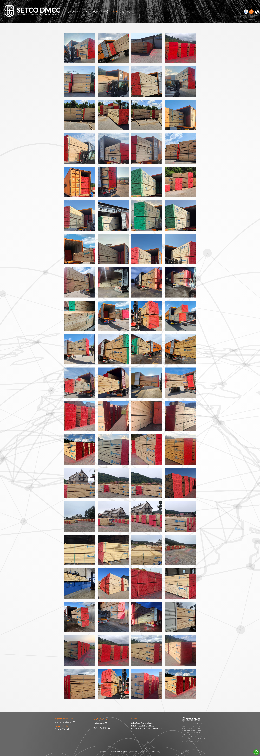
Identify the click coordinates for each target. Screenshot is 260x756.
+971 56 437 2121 (100, 728)
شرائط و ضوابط (156, 751)
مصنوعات (95, 11)
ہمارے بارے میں (73, 11)
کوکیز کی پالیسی (133, 751)
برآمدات (106, 11)
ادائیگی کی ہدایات (64, 722)
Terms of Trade (61, 729)
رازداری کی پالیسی (145, 751)
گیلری (115, 11)
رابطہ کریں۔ (125, 11)
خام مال (86, 11)
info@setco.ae (99, 723)
